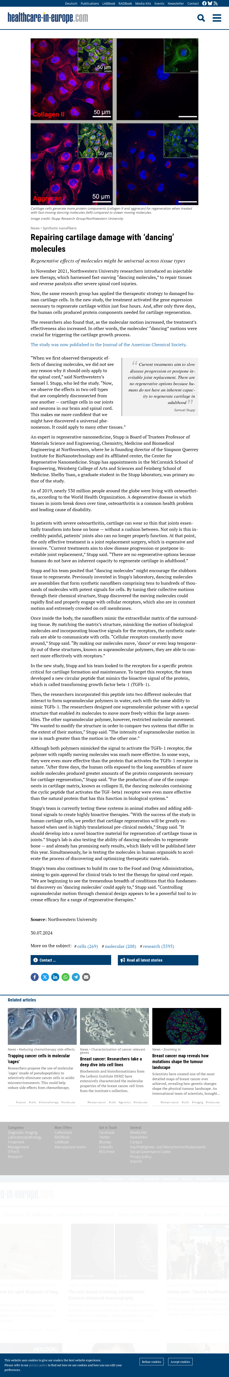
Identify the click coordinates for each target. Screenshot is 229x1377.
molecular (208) (120, 946)
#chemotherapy (49, 1102)
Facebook (106, 1132)
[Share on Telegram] (76, 977)
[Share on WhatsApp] (65, 977)
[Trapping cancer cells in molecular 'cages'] (42, 1026)
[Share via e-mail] (86, 977)
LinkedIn (106, 1147)
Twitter (104, 1137)
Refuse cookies (151, 1362)
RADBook (125, 3)
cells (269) (87, 946)
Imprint (136, 1161)
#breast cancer (96, 1102)
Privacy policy (140, 1156)
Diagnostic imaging (22, 1132)
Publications (90, 3)
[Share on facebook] (35, 977)
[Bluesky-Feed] (210, 3)
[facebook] (204, 3)
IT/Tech (13, 1151)
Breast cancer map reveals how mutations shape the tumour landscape (180, 1061)
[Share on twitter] (45, 977)
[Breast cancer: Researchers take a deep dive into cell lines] (114, 1026)
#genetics (125, 1102)
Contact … (47, 960)
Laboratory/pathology (24, 1137)
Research (15, 1156)
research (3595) (158, 946)
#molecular (68, 1102)
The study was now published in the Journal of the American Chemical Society (108, 344)
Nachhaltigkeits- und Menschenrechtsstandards (168, 1147)
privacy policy (38, 1365)
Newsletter (176, 3)
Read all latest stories (143, 960)
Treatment (16, 1142)
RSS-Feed (106, 1151)
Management (18, 1147)
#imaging (197, 1102)
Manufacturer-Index (70, 1147)
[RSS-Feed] (215, 3)
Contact (193, 3)
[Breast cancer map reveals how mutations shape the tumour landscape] (186, 1026)
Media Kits (143, 3)
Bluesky (105, 1142)
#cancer (21, 1102)
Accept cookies (180, 1362)
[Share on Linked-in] (55, 977)
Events (159, 3)
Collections (63, 1132)
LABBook (108, 3)
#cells (32, 1102)
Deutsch (71, 3)
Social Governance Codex (150, 1151)
